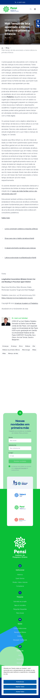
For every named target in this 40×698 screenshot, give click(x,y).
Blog (7, 48)
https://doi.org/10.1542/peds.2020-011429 (17, 298)
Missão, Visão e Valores (20, 582)
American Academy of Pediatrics (26, 303)
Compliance (20, 586)
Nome (11, 437)
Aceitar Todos (20, 691)
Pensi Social (20, 613)
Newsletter (20, 663)
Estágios (20, 636)
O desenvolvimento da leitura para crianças (20, 248)
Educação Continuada (20, 640)
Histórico (20, 574)
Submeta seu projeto (20, 601)
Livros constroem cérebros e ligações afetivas (21, 229)
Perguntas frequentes (20, 609)
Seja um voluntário (20, 605)
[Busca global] (31, 9)
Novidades (20, 659)
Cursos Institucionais (20, 628)
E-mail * (11, 453)
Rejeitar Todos (20, 686)
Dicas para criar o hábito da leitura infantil (19, 238)
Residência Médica (20, 632)
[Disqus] (20, 384)
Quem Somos (20, 578)
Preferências (20, 682)
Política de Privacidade (20, 468)
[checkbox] (9, 466)
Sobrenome (12, 445)
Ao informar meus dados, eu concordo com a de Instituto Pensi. (21, 468)
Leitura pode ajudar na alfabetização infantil (20, 258)
